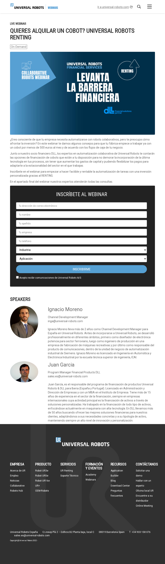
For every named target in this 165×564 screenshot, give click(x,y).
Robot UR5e (41, 475)
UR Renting (66, 470)
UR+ (37, 485)
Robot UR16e (42, 480)
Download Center (120, 485)
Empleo (14, 475)
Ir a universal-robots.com (113, 7)
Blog (113, 480)
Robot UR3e (41, 470)
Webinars (91, 479)
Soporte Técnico (69, 475)
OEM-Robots (42, 490)
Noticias (14, 480)
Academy (91, 474)
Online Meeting (144, 505)
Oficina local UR (145, 490)
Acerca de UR (17, 470)
